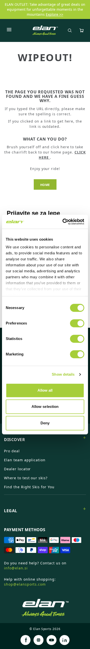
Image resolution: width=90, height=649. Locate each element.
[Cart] (81, 30)
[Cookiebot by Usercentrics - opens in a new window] (63, 221)
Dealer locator (17, 469)
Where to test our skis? (26, 478)
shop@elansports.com (25, 584)
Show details (63, 374)
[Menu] (9, 30)
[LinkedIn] (65, 640)
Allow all (45, 390)
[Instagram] (39, 640)
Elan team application (25, 460)
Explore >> (54, 14)
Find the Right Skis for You (29, 487)
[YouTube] (51, 640)
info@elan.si (16, 568)
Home (45, 185)
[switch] (77, 323)
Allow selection (45, 406)
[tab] (45, 438)
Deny (45, 423)
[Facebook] (25, 640)
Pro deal (12, 451)
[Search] (70, 30)
